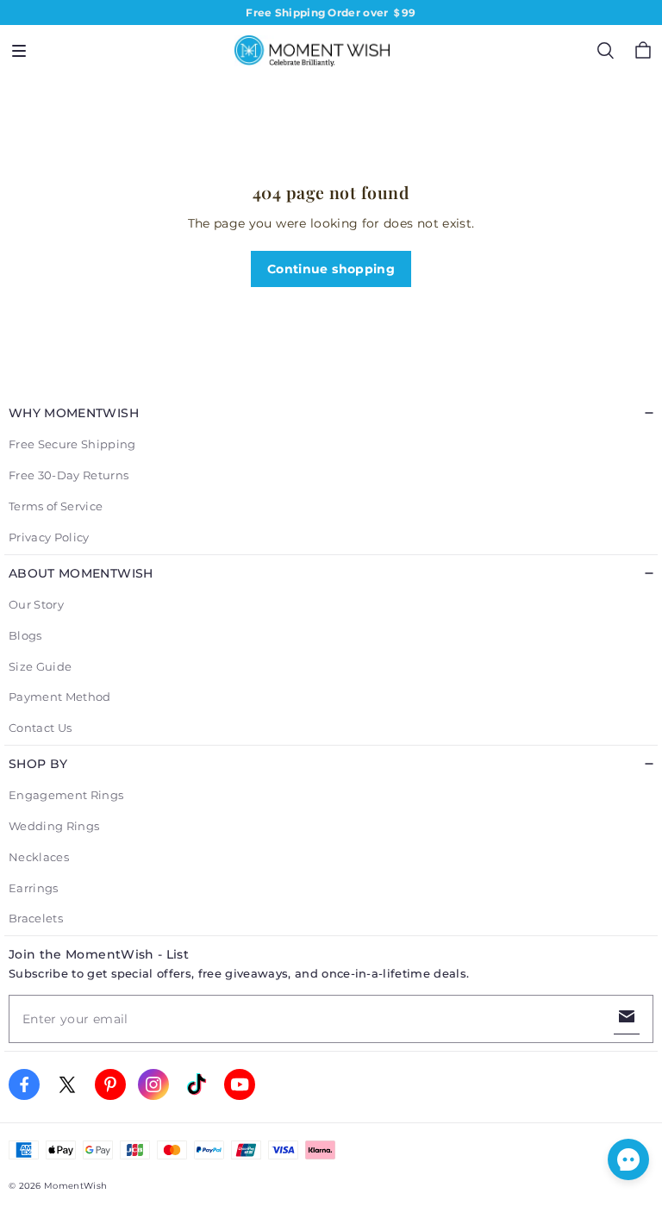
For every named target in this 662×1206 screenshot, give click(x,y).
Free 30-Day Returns (68, 475)
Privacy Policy (49, 537)
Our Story (36, 604)
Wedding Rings (54, 826)
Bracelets (36, 918)
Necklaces (39, 857)
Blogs (25, 635)
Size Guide (40, 666)
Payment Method (60, 696)
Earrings (34, 888)
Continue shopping (331, 269)
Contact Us (40, 727)
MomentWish (75, 1185)
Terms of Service (56, 506)
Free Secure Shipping (72, 444)
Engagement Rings (66, 795)
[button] (19, 51)
